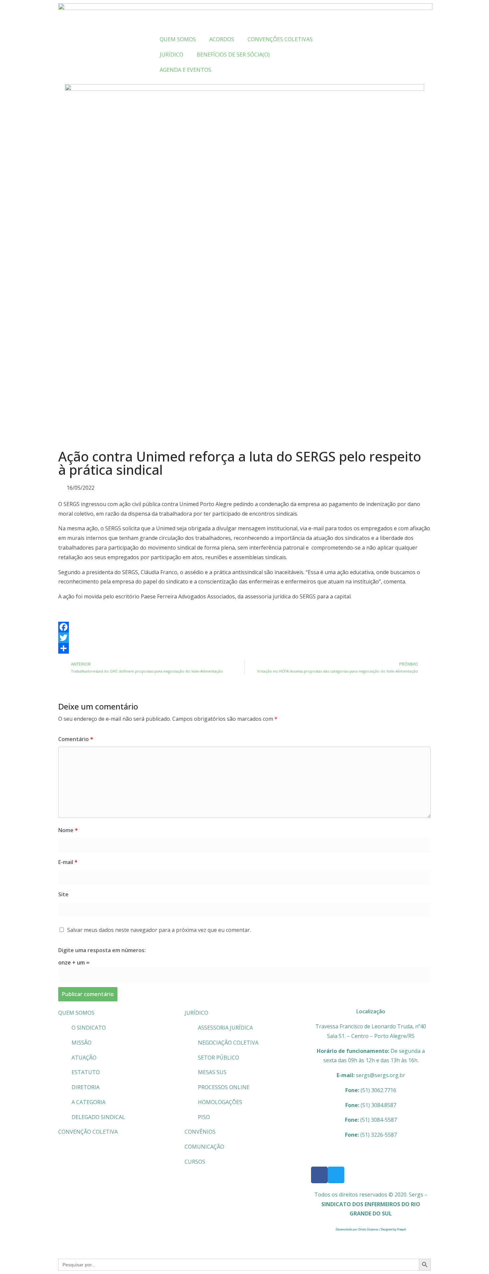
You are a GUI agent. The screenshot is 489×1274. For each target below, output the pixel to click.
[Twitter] (244, 637)
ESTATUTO (86, 1072)
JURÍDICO (196, 1012)
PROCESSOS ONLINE (223, 1087)
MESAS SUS (212, 1072)
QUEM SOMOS (76, 1012)
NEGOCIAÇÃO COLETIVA (228, 1042)
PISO (204, 1117)
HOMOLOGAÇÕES (220, 1102)
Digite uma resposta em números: (102, 950)
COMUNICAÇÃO (204, 1146)
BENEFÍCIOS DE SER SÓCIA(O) (233, 54)
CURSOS (195, 1161)
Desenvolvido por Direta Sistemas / (358, 1229)
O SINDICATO (89, 1027)
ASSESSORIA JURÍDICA (225, 1027)
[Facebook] (244, 627)
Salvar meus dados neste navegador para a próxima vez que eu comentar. (159, 930)
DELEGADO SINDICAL (98, 1117)
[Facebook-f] (319, 1175)
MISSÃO (81, 1042)
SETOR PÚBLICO (218, 1057)
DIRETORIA (85, 1087)
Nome (68, 830)
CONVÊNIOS (200, 1131)
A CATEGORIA (88, 1102)
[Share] (244, 648)
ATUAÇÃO (84, 1057)
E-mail (68, 862)
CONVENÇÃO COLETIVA (88, 1131)
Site (63, 894)
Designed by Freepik (393, 1229)
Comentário (75, 739)
